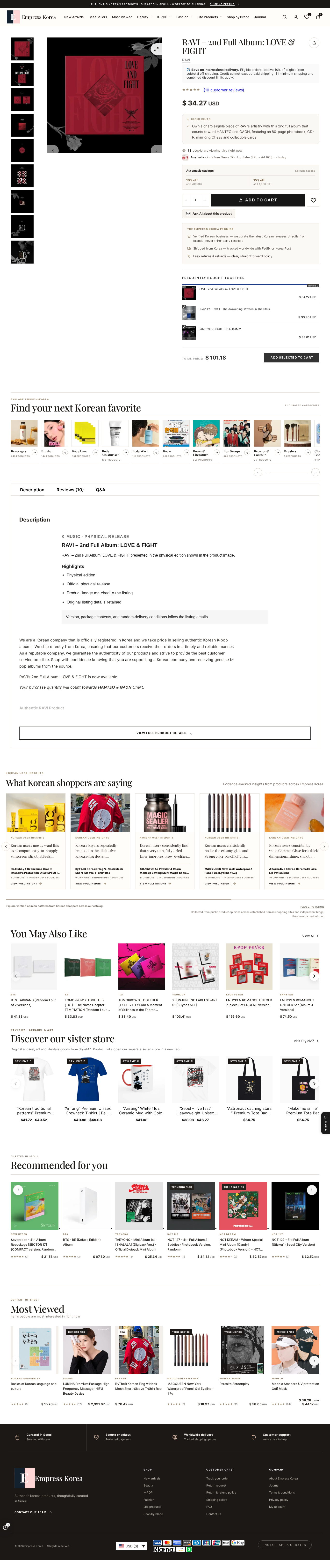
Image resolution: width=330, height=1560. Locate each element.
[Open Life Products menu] (221, 17)
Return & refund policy (221, 1492)
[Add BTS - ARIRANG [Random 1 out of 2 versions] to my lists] (40, 984)
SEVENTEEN (19, 1234)
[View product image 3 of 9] (22, 99)
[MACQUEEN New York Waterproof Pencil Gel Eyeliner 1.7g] (191, 1350)
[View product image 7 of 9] (22, 201)
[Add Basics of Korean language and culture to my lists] (40, 1368)
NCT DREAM (228, 1234)
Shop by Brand (238, 17)
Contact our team (30, 1512)
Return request (216, 1485)
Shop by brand (153, 1514)
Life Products (207, 17)
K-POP (162, 17)
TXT (67, 994)
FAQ (209, 1506)
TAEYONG (122, 1234)
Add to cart (261, 200)
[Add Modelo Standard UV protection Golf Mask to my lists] (301, 1368)
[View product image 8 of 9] (22, 226)
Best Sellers (98, 17)
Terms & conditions (282, 1492)
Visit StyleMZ (306, 1041)
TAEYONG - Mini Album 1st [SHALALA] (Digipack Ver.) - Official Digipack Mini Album (135, 1244)
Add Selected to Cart (292, 357)
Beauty (142, 17)
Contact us (213, 1514)
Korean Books (230, 1378)
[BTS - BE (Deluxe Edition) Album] (87, 1206)
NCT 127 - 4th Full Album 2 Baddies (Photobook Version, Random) (189, 1244)
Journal (259, 17)
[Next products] (312, 1190)
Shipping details (222, 4)
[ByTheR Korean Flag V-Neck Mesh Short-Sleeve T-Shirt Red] (139, 1350)
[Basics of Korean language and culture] (34, 1350)
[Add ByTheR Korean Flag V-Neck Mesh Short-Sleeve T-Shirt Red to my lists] (145, 1368)
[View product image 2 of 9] (22, 74)
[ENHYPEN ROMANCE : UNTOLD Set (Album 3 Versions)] (303, 966)
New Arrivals (74, 17)
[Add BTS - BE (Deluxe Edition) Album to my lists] (92, 1223)
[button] (28, 984)
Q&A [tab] (100, 489)
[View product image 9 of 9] (22, 252)
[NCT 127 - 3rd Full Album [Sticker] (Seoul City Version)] (295, 1206)
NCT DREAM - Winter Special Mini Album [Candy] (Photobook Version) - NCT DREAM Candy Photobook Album (241, 1249)
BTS (13, 994)
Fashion (182, 17)
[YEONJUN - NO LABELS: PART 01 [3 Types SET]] (195, 966)
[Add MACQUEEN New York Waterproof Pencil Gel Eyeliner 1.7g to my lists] (197, 1368)
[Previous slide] (5, 846)
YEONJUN (179, 994)
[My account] (295, 17)
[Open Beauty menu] (151, 17)
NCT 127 (173, 1234)
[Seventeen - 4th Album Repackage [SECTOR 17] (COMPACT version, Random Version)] (34, 1206)
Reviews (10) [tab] (70, 489)
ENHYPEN (286, 994)
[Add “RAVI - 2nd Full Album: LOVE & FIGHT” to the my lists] (313, 200)
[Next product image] (156, 150)
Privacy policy (278, 1499)
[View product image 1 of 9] (22, 48)
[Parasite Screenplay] (243, 1350)
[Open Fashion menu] (191, 17)
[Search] (284, 17)
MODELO (277, 1378)
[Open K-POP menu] (170, 17)
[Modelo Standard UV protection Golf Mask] (295, 1350)
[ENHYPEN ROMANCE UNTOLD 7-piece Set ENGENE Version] (249, 966)
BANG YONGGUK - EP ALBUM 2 (220, 329)
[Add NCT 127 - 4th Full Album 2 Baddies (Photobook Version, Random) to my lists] (197, 1223)
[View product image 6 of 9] (22, 175)
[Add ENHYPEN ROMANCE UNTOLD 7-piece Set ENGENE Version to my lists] (255, 984)
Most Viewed (122, 17)
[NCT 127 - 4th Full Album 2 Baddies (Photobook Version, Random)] (191, 1206)
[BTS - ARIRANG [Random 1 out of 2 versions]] (34, 966)
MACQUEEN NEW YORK (182, 1378)
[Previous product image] (53, 150)
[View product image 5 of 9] (22, 150)
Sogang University (25, 1378)
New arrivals (151, 1478)
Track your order (217, 1478)
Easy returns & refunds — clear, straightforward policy (232, 256)
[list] (165, 442)
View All (308, 936)
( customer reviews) (224, 90)
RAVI (186, 60)
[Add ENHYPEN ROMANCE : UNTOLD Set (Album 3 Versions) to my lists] (309, 984)
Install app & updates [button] (285, 1545)
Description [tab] (32, 489)
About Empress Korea (283, 1478)
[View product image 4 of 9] (22, 125)
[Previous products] (18, 1190)
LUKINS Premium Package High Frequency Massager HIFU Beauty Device (86, 1388)
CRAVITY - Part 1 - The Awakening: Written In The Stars (234, 309)
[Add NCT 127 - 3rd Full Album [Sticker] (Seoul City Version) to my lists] (301, 1223)
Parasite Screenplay (234, 1384)
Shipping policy (216, 1499)
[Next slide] (324, 846)
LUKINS (68, 1378)
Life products (152, 1506)
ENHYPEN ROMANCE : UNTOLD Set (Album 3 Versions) (297, 1005)
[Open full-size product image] (156, 49)
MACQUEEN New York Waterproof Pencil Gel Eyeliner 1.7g (190, 1388)
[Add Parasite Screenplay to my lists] (249, 1368)
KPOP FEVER (234, 994)
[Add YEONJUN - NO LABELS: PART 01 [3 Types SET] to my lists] (201, 984)
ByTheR (120, 1378)
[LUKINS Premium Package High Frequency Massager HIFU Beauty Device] (87, 1350)
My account (277, 1506)
